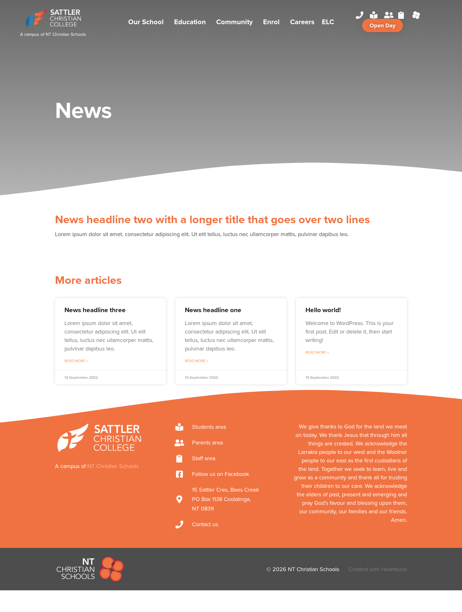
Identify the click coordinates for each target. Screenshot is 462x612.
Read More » (76, 360)
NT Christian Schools (66, 34)
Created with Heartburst (378, 569)
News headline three (95, 310)
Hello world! (323, 310)
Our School (146, 22)
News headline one (213, 310)
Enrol (271, 22)
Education (190, 22)
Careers (302, 22)
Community (234, 22)
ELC (328, 22)
